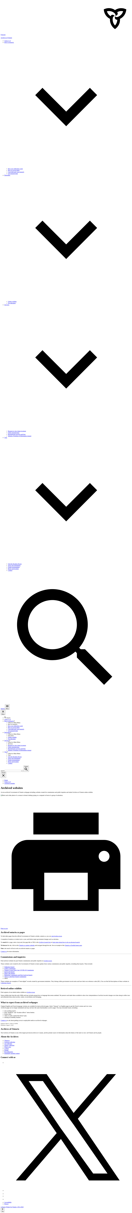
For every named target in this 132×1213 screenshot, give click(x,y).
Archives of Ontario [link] (6, 38)
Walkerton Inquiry (9, 967)
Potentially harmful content (12, 1053)
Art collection (8, 1043)
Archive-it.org (48, 961)
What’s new (7, 1047)
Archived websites (9, 783)
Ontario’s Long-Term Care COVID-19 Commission (19, 970)
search (2, 771)
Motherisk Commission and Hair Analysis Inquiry (18, 975)
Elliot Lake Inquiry (9, 973)
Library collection (9, 1045)
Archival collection (9, 1042)
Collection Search (6, 983)
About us (7, 1040)
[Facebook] (5, 1062)
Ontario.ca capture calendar (27, 945)
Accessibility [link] (8, 1202)
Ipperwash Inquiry (9, 972)
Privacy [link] (6, 1204)
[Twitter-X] (67, 1190)
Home (6, 780)
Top (3, 1211)
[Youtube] (5, 1196)
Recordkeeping (8, 1052)
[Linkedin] (5, 1199)
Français (3, 34)
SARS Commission (9, 968)
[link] (66, 33)
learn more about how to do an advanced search (66, 942)
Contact (6, 1048)
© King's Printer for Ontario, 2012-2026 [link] (12, 1207)
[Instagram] (5, 1194)
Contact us (4, 951)
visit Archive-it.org (56, 936)
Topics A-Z (7, 782)
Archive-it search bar (45, 942)
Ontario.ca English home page (73, 945)
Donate (6, 1050)
